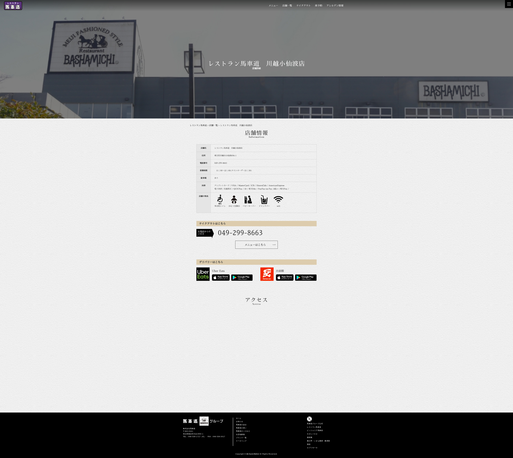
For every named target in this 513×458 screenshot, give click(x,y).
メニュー (273, 5)
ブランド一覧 (241, 438)
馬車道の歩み (241, 425)
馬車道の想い (241, 428)
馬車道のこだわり (243, 431)
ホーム (238, 418)
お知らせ (239, 421)
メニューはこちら (255, 245)
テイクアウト (303, 5)
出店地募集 (240, 434)
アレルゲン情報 (335, 5)
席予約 (318, 5)
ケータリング (241, 441)
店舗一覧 (287, 5)
